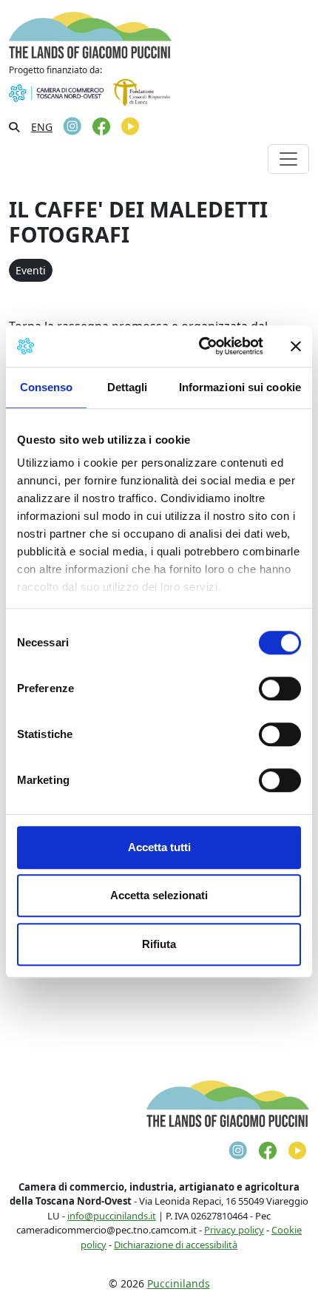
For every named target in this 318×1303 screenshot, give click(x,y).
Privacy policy (234, 1229)
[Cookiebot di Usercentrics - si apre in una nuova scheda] (200, 346)
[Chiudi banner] (296, 346)
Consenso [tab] (46, 387)
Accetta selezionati (159, 895)
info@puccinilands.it (111, 1215)
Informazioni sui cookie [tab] (240, 387)
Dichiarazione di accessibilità (175, 1244)
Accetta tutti (159, 847)
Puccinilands (178, 1283)
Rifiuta (159, 944)
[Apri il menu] (288, 159)
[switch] (280, 688)
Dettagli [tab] (127, 387)
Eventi (31, 270)
